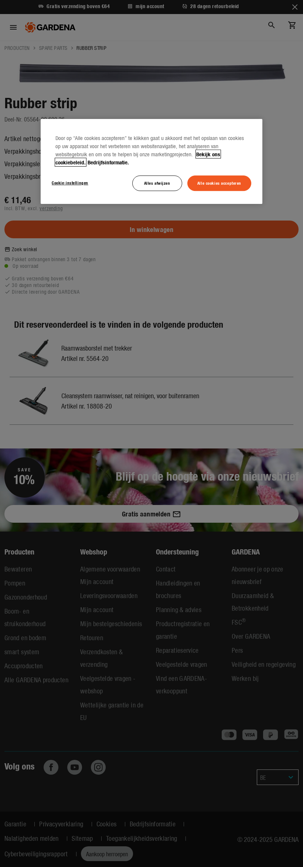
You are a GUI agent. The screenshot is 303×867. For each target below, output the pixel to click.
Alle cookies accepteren (219, 183)
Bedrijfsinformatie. (108, 162)
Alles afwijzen (157, 183)
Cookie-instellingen (70, 182)
